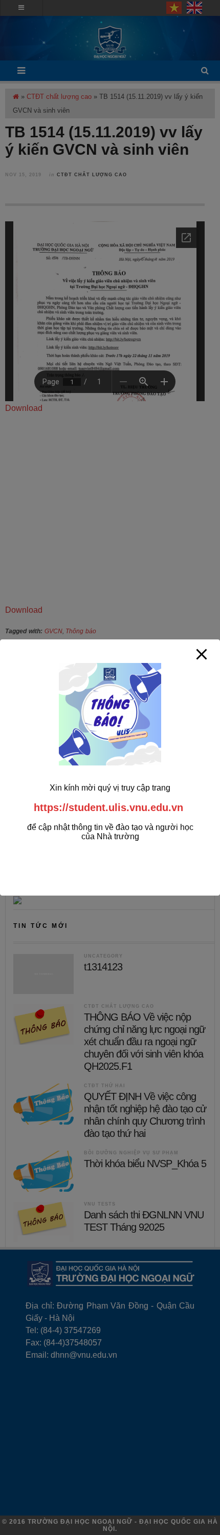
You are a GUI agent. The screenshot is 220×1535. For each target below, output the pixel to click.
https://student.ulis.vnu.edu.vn (108, 807)
